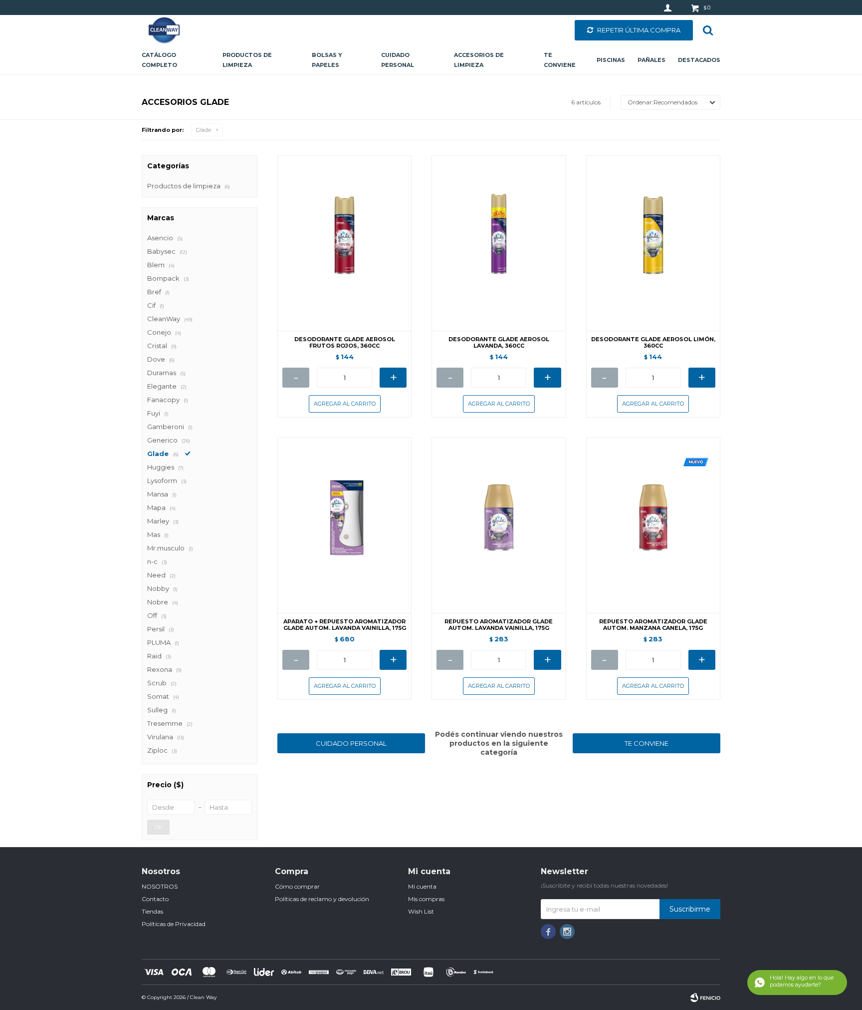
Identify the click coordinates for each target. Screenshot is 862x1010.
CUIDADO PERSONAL (351, 743)
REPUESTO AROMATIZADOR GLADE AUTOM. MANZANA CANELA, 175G (653, 624)
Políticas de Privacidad (174, 924)
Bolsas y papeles (327, 59)
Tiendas (152, 911)
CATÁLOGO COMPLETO (159, 59)
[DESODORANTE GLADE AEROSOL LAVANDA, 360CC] (498, 243)
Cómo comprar (297, 886)
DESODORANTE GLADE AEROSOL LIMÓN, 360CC (653, 342)
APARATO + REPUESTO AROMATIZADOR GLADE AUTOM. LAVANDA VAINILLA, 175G (344, 624)
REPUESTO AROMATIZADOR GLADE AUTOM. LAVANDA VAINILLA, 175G (498, 624)
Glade (203, 129)
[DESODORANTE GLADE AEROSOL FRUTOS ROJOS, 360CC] (344, 243)
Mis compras (426, 899)
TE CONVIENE (646, 743)
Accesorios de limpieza (479, 59)
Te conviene (560, 59)
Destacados (699, 59)
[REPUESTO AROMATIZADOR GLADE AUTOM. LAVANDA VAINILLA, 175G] (498, 525)
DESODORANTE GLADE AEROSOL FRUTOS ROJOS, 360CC (344, 342)
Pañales (651, 59)
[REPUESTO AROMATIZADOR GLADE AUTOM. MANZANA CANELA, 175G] (653, 525)
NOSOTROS (160, 886)
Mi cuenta (422, 886)
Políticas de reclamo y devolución (322, 899)
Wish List (421, 911)
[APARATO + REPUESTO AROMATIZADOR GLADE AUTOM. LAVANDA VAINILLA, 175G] (344, 525)
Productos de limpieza (247, 59)
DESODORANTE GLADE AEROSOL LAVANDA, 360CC (498, 342)
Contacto (155, 899)
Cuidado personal (397, 59)
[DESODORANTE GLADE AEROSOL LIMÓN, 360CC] (653, 243)
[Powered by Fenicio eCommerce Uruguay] (705, 997)
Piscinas (611, 59)
